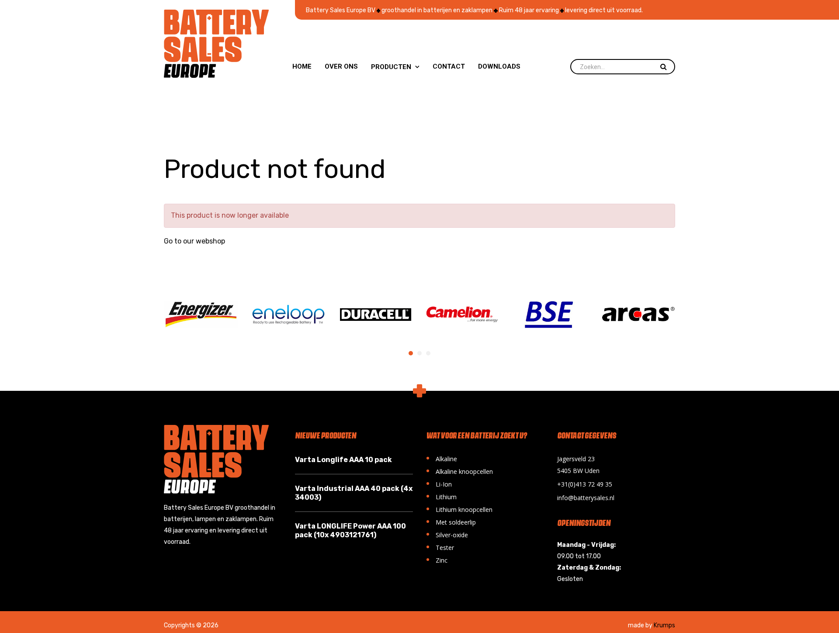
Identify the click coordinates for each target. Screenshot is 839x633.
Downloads (499, 66)
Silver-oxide (447, 534)
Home (302, 66)
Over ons (341, 66)
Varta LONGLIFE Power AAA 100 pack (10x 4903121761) (350, 530)
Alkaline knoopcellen (459, 470)
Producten (395, 67)
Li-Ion (439, 483)
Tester (440, 547)
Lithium (441, 496)
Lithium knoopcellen (459, 509)
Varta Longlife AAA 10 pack (343, 460)
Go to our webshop (194, 241)
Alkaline (441, 458)
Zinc (436, 559)
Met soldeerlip (451, 521)
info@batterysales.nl (585, 498)
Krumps (664, 625)
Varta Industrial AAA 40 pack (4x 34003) (354, 492)
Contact (449, 66)
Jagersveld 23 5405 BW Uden (578, 465)
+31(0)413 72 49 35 (584, 484)
